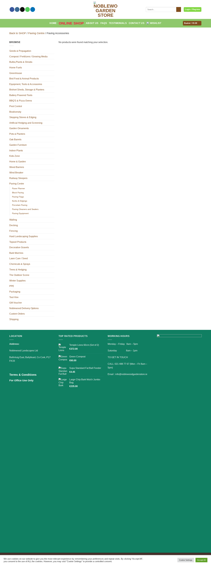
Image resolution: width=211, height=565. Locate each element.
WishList (155, 23)
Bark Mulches (16, 253)
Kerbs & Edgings (19, 201)
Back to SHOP (17, 33)
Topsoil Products (17, 242)
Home (53, 23)
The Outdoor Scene (19, 275)
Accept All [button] (201, 560)
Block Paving (18, 192)
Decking (13, 225)
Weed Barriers (16, 167)
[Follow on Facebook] (12, 9)
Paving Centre (36, 33)
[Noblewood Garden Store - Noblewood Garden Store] (105, 9)
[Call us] (27, 9)
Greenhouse (15, 73)
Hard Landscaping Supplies (23, 236)
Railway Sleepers (18, 178)
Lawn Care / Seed (18, 258)
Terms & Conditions (22, 374)
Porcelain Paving (19, 205)
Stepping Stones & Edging (22, 117)
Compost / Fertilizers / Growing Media (28, 56)
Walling (13, 220)
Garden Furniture (18, 145)
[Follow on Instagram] (17, 9)
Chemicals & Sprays (19, 264)
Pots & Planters (17, 134)
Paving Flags (18, 197)
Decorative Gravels (19, 247)
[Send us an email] (22, 9)
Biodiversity (15, 112)
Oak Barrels (15, 139)
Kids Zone (14, 156)
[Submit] (178, 9)
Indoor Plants (16, 150)
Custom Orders (17, 314)
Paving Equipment (20, 213)
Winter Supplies (17, 280)
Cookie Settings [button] (185, 560)
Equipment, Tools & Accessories (25, 84)
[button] (192, 23)
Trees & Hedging (18, 269)
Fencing (13, 231)
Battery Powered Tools (20, 95)
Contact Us (136, 23)
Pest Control (15, 106)
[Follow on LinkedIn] (32, 9)
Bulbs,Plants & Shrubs (20, 62)
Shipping (14, 319)
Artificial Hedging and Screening (25, 123)
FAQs (103, 23)
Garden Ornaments (19, 128)
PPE (11, 286)
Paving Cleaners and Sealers (25, 209)
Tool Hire (14, 297)
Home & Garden (17, 161)
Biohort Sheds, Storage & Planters (26, 89)
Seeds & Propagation (20, 51)
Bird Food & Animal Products (24, 78)
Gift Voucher (15, 302)
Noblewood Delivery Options (24, 308)
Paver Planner (18, 188)
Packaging (14, 291)
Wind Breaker (16, 172)
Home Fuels (15, 67)
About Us (92, 23)
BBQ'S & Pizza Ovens (20, 100)
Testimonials (118, 23)
